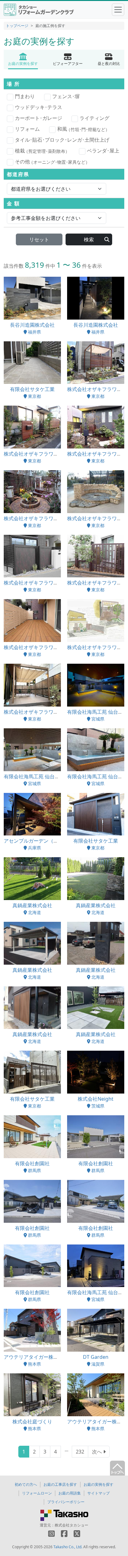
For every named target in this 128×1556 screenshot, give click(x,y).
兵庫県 (34, 848)
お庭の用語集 (69, 1493)
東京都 (34, 396)
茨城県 (97, 1106)
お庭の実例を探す (98, 1484)
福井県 (34, 332)
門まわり (25, 96)
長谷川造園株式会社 (32, 324)
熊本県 (34, 1364)
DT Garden (95, 1357)
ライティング (94, 118)
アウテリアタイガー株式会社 (36, 1357)
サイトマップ (98, 1493)
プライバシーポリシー (66, 1501)
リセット (39, 239)
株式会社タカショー (71, 1525)
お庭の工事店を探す (60, 1484)
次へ (97, 1451)
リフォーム (27, 128)
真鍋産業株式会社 (32, 905)
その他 (52, 161)
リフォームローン (37, 1493)
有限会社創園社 (32, 1163)
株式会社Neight (95, 1098)
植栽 (42, 150)
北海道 (34, 912)
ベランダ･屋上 (103, 150)
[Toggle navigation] (118, 9)
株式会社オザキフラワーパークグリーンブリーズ (58, 453)
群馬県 (34, 1170)
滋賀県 (97, 1364)
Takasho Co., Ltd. (67, 1546)
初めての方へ (26, 1484)
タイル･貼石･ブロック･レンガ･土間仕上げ (62, 139)
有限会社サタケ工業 (32, 389)
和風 (83, 128)
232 (80, 1451)
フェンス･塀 (66, 96)
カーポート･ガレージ (38, 118)
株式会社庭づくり (32, 1421)
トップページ (17, 25)
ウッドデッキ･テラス (38, 107)
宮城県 (97, 719)
